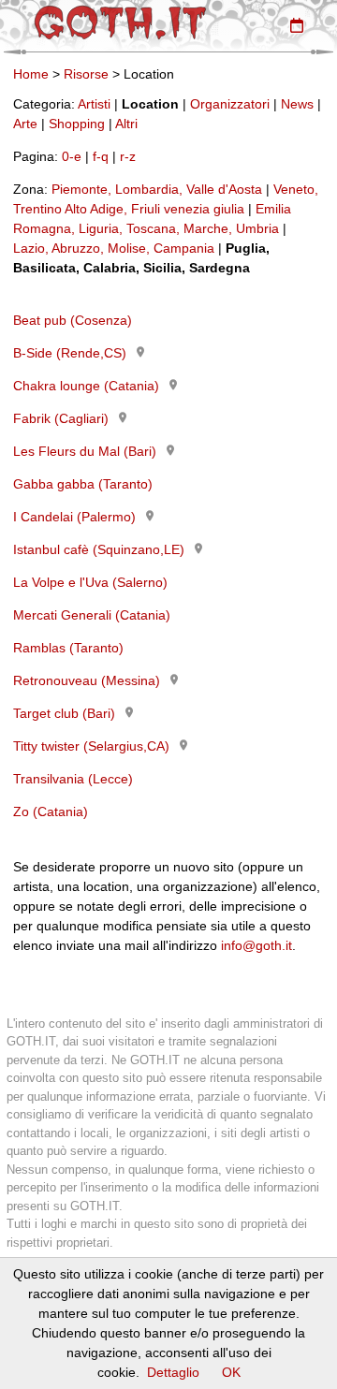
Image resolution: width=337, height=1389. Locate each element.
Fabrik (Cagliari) (61, 418)
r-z (128, 156)
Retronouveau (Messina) (86, 680)
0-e (71, 156)
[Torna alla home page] (120, 22)
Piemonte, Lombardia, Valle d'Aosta (156, 189)
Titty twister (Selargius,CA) (91, 745)
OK (231, 1372)
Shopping (77, 123)
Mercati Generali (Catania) (91, 614)
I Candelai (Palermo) (74, 516)
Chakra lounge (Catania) (86, 385)
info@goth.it (256, 945)
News (297, 103)
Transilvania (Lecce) (73, 778)
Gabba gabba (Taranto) (83, 483)
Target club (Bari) (64, 713)
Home (31, 73)
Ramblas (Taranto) (68, 647)
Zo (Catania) (50, 811)
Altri (126, 123)
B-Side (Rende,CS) (69, 352)
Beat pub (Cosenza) (72, 320)
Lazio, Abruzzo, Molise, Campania (113, 248)
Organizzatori (230, 103)
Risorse (86, 73)
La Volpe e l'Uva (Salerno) (90, 582)
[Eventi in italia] (297, 25)
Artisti (94, 103)
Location (150, 103)
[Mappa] (140, 352)
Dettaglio (173, 1372)
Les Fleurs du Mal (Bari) (84, 451)
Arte (25, 123)
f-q (101, 156)
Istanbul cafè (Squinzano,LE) (98, 549)
